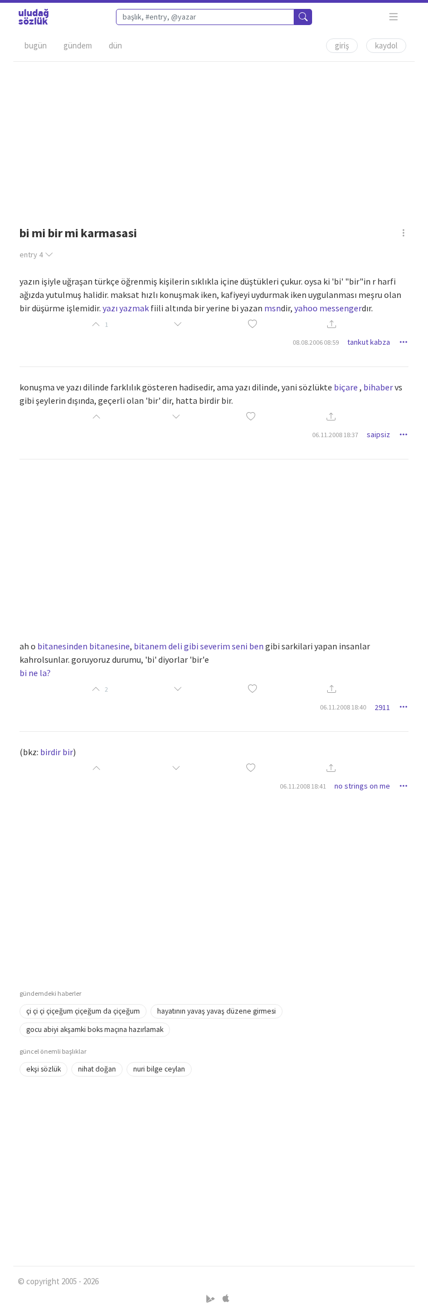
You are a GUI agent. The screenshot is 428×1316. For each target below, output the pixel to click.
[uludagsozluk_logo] (33, 16)
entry (31, 254)
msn (272, 308)
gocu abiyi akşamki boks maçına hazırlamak (94, 1029)
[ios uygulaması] (225, 1299)
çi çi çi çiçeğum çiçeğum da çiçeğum (83, 1011)
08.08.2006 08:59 (316, 342)
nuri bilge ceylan (159, 1069)
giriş (342, 45)
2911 (382, 707)
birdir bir (56, 751)
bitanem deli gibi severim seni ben (199, 646)
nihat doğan (97, 1069)
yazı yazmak (126, 308)
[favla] (252, 324)
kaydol (386, 45)
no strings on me (362, 786)
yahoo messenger (328, 308)
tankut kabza (368, 342)
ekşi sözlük (43, 1069)
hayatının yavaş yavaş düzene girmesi (216, 1011)
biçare (346, 387)
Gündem (78, 45)
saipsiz (378, 434)
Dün (115, 45)
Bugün (36, 45)
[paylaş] (332, 324)
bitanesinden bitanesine (83, 646)
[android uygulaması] (211, 1299)
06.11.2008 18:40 (343, 707)
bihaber (378, 387)
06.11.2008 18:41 (303, 786)
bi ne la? (35, 672)
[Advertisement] (214, 140)
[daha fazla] (394, 17)
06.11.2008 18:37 (335, 434)
